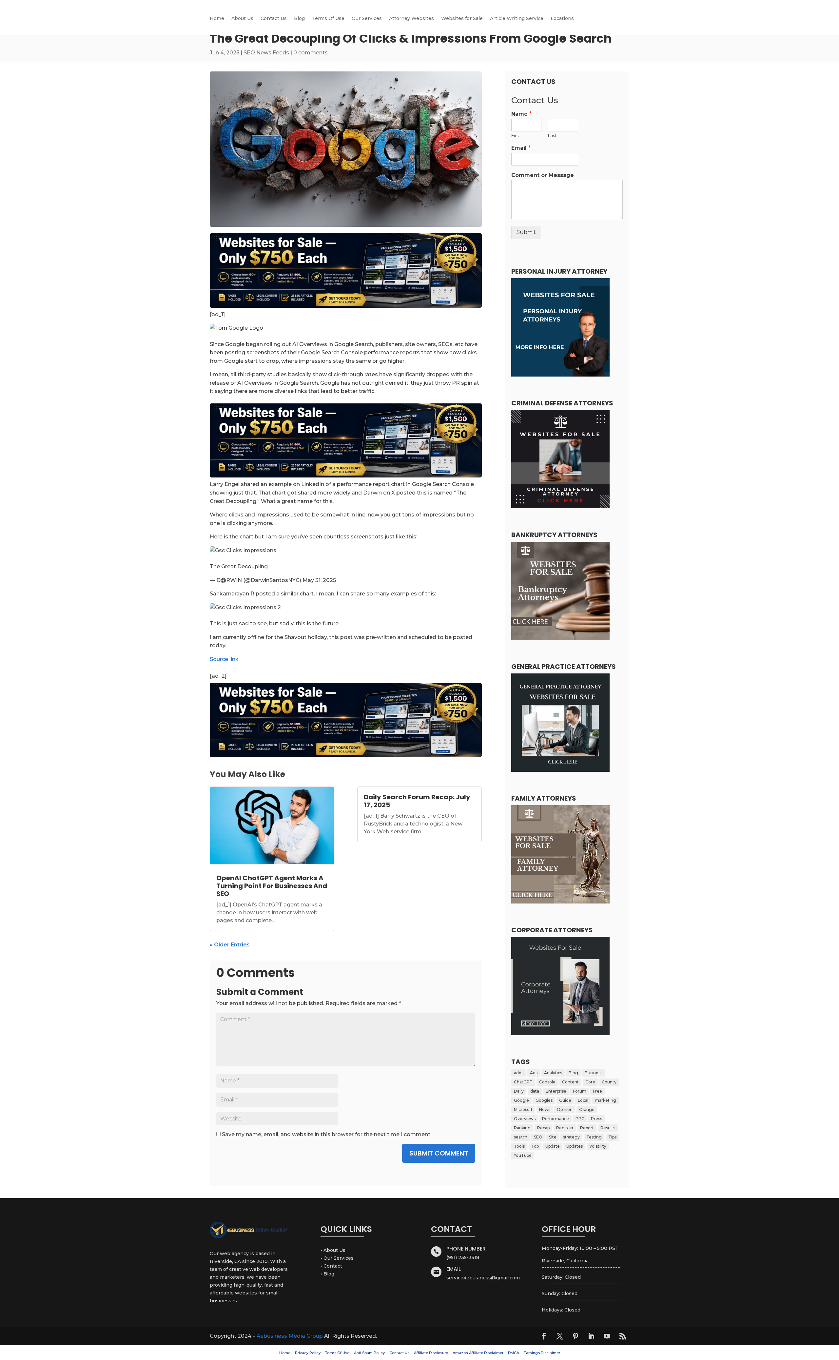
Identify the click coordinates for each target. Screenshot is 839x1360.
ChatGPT (523, 1081)
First (515, 135)
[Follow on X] (559, 1336)
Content (570, 1081)
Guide (565, 1100)
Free (597, 1091)
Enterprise (556, 1091)
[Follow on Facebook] (544, 1336)
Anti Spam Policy (369, 1352)
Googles (544, 1100)
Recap (543, 1127)
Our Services (367, 18)
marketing (605, 1100)
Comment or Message (542, 175)
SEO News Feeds (266, 52)
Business (593, 1072)
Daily (519, 1091)
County (609, 1081)
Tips (612, 1137)
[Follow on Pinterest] (575, 1336)
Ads (533, 1072)
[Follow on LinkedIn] (591, 1336)
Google (521, 1100)
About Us (242, 18)
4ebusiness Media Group (290, 1336)
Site (552, 1137)
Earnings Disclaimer (542, 1352)
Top (535, 1146)
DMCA (513, 1352)
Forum (579, 1091)
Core (590, 1081)
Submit (526, 232)
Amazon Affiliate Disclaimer (478, 1352)
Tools (519, 1146)
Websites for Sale (462, 18)
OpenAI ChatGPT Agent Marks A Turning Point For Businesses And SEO (271, 885)
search (520, 1137)
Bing (573, 1072)
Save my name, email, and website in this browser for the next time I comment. (326, 1134)
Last (552, 135)
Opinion (565, 1109)
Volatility (597, 1146)
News (544, 1109)
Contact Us (274, 18)
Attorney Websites (411, 18)
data (534, 1091)
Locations (562, 18)
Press (596, 1118)
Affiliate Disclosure (431, 1352)
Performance (555, 1118)
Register (565, 1127)
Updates (574, 1146)
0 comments (310, 52)
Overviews (525, 1118)
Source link (224, 659)
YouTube (523, 1155)
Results (607, 1127)
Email (521, 148)
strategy (571, 1137)
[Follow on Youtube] (607, 1336)
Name (521, 114)
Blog (299, 18)
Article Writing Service (516, 18)
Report (587, 1127)
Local (583, 1100)
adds (518, 1072)
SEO (538, 1137)
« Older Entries (230, 945)
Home (217, 18)
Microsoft (523, 1109)
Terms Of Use (328, 18)
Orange (587, 1109)
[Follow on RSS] (622, 1336)
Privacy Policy (308, 1352)
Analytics (553, 1072)
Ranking (522, 1127)
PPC (580, 1118)
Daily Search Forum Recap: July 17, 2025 (417, 800)
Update (552, 1146)
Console (547, 1081)
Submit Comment (438, 1153)
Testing (594, 1137)
